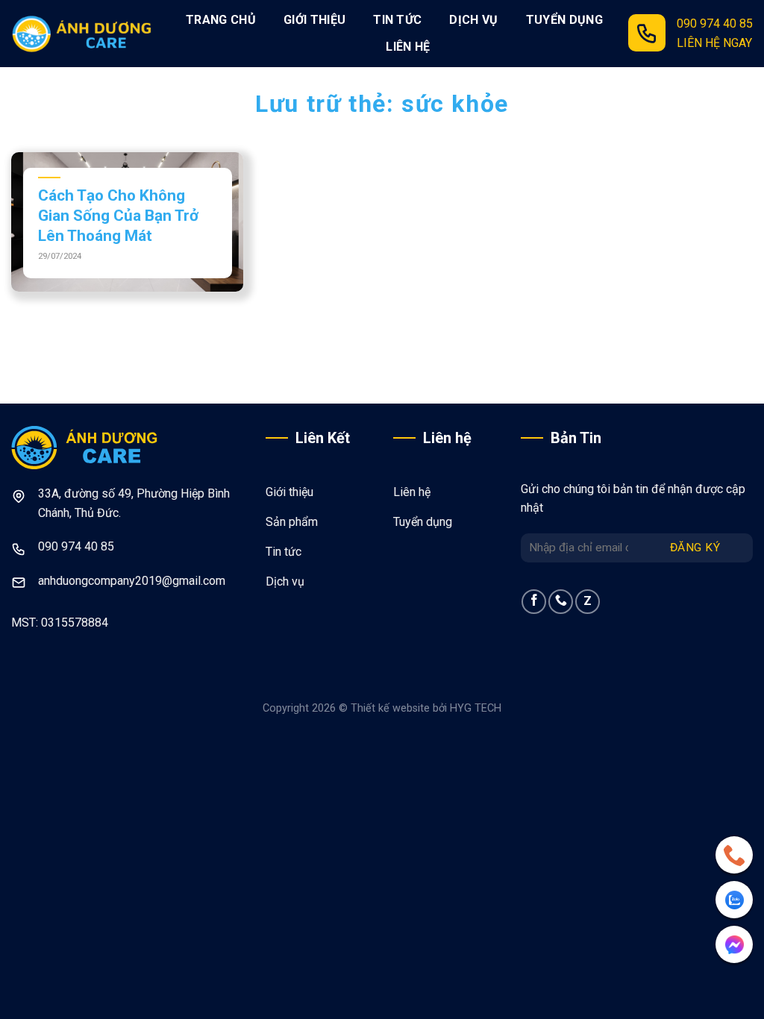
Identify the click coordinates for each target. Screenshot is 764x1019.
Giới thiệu (314, 20)
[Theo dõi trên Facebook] (534, 601)
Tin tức (397, 20)
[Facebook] (734, 944)
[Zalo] (734, 899)
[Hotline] (734, 855)
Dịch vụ (473, 20)
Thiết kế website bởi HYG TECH (426, 708)
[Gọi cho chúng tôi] (560, 601)
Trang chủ (221, 20)
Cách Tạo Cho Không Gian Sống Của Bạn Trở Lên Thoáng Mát (118, 215)
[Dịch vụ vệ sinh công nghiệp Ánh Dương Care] (85, 33)
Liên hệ (408, 47)
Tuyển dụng (564, 20)
